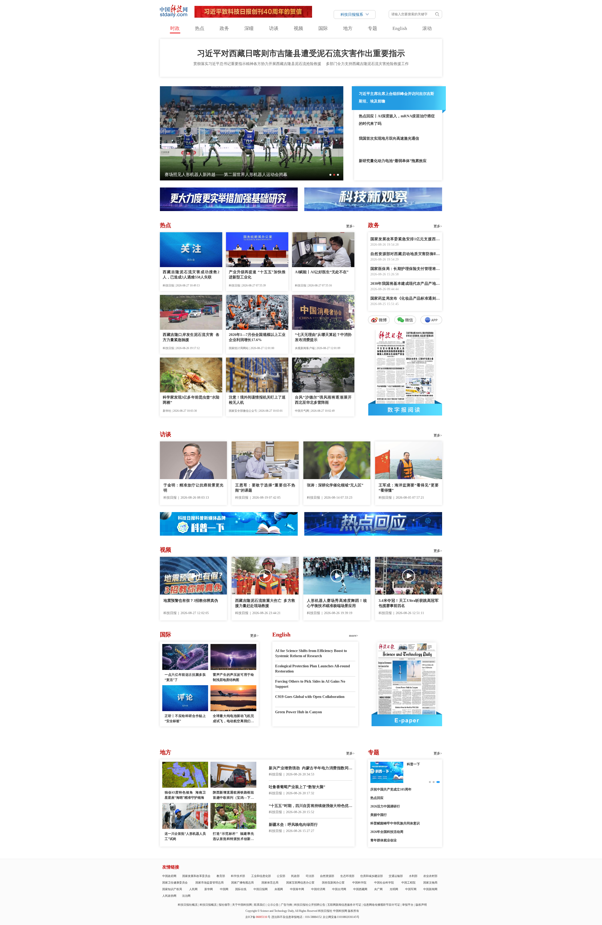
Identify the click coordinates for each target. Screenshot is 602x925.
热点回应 (377, 798)
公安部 (281, 876)
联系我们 (259, 904)
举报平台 (407, 904)
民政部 (295, 876)
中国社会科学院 (384, 882)
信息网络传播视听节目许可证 (381, 904)
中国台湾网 (339, 889)
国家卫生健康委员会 (175, 882)
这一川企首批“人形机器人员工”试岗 (185, 836)
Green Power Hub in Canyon (298, 712)
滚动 (427, 28)
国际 (323, 28)
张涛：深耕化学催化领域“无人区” (335, 485)
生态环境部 (347, 876)
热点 (199, 28)
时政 (175, 28)
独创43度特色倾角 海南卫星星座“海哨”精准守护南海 (185, 795)
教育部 (221, 876)
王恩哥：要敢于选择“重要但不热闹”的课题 (265, 487)
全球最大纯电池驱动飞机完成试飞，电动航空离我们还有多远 (233, 719)
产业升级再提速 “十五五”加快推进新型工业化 (257, 274)
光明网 (394, 889)
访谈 (273, 28)
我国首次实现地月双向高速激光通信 (389, 138)
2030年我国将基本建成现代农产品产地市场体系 (405, 283)
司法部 (310, 876)
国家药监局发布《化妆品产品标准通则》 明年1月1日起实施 (405, 298)
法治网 (186, 895)
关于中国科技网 (242, 904)
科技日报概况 (208, 904)
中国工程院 (408, 882)
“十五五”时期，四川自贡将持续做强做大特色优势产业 (310, 806)
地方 (347, 28)
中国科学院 (359, 882)
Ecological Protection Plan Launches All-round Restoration (312, 668)
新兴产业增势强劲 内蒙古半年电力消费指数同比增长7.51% (310, 768)
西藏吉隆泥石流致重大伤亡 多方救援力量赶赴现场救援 (265, 603)
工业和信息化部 (261, 876)
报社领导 (224, 904)
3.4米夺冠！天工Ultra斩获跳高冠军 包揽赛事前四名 (409, 603)
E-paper (407, 720)
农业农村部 (430, 876)
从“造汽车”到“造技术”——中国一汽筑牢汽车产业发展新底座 (221, 174)
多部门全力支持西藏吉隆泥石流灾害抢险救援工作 (367, 64)
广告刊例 (286, 904)
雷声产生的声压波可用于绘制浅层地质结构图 (233, 677)
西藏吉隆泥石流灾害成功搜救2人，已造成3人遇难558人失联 (191, 274)
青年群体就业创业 (383, 840)
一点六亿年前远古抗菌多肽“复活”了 (185, 677)
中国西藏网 (360, 889)
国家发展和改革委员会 (196, 876)
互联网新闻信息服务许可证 (344, 904)
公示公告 (273, 904)
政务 (224, 28)
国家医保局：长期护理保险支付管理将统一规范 (405, 269)
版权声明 (421, 904)
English (399, 28)
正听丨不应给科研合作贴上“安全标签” (185, 718)
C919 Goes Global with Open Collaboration (310, 697)
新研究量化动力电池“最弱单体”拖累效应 (393, 161)
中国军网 (410, 889)
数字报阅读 (405, 410)
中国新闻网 (430, 889)
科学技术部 (238, 876)
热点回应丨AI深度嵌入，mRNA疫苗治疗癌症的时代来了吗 (397, 120)
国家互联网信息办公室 (300, 882)
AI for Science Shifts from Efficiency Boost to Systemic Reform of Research (311, 653)
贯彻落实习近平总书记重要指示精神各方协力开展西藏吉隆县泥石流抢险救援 (257, 64)
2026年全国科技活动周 (386, 832)
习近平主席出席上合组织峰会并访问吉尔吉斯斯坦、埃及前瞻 (396, 97)
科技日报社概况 (188, 904)
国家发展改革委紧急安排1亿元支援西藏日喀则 (405, 239)
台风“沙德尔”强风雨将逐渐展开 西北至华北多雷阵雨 (323, 399)
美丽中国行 (378, 815)
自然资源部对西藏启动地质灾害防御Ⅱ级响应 (405, 254)
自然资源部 (327, 876)
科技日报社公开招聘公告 (309, 904)
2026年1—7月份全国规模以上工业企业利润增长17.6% (257, 337)
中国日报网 (260, 889)
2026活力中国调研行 (385, 806)
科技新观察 (415, 764)
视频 (298, 28)
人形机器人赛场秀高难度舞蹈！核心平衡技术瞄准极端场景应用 (337, 603)
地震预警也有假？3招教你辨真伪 (190, 601)
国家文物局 (430, 882)
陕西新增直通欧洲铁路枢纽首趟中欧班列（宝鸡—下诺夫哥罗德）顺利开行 (233, 795)
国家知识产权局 (172, 889)
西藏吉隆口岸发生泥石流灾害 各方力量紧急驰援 (191, 337)
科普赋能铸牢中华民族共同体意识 (395, 823)
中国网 (224, 889)
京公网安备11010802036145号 (341, 917)
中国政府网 (169, 876)
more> (353, 635)
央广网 (378, 889)
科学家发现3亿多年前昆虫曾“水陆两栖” (191, 399)
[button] (330, 175)
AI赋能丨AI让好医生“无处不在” (322, 272)
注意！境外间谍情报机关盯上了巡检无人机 (257, 399)
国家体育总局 (269, 882)
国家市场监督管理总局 (209, 882)
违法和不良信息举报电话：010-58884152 (296, 917)
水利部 (413, 876)
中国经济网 (318, 889)
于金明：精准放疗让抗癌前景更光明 (193, 487)
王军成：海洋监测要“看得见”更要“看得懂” (409, 487)
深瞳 (249, 28)
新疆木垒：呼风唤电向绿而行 (293, 825)
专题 (372, 28)
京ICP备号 (257, 917)
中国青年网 (297, 889)
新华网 (208, 889)
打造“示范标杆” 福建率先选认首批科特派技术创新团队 (233, 837)
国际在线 (240, 889)
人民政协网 (169, 895)
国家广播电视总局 (242, 882)
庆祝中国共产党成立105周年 (391, 789)
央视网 (278, 889)
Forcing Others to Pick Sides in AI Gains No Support (310, 684)
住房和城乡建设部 (371, 876)
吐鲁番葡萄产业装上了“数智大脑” (297, 787)
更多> (350, 226)
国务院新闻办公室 (333, 882)
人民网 (193, 889)
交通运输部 (396, 876)
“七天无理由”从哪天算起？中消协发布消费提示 (323, 337)
